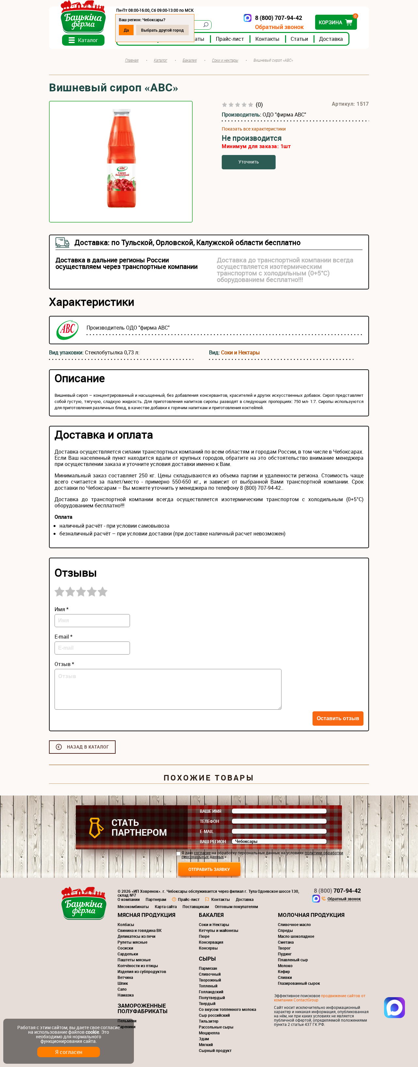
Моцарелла (209, 1032)
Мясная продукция (146, 915)
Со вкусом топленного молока (227, 1009)
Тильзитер (208, 1021)
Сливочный (210, 974)
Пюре (204, 936)
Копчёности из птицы (138, 965)
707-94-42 (337, 890)
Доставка (331, 38)
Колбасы (126, 924)
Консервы (208, 948)
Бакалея (211, 915)
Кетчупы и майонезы (218, 930)
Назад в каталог (88, 747)
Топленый (208, 985)
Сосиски (125, 948)
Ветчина (125, 977)
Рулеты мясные (132, 942)
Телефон (209, 821)
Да (126, 30)
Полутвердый (212, 997)
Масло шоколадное (296, 936)
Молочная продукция (311, 915)
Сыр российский (214, 1015)
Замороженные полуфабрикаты (143, 1008)
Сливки (285, 977)
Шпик (123, 983)
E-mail (207, 831)
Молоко (285, 965)
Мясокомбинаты (133, 906)
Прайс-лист (230, 38)
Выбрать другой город (162, 30)
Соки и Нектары (240, 352)
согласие (202, 852)
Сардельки (128, 953)
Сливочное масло (294, 924)
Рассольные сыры (216, 1026)
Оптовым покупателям (236, 906)
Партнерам (156, 899)
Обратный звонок (279, 27)
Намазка (126, 994)
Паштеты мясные (134, 959)
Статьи (299, 38)
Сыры (207, 958)
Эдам (204, 1038)
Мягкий (206, 1044)
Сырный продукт (215, 1050)
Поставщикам (196, 906)
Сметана (286, 942)
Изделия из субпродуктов (142, 971)
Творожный (210, 979)
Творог (284, 948)
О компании (129, 899)
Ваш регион (213, 841)
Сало (122, 989)
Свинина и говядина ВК (140, 930)
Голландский (211, 991)
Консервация (211, 942)
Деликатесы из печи (136, 936)
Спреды (285, 930)
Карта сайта (166, 906)
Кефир (284, 971)
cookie (92, 1032)
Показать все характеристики (254, 129)
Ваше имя (210, 811)
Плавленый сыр (293, 959)
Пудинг (285, 953)
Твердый (207, 1003)
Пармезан (208, 968)
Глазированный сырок (299, 983)
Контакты (267, 38)
